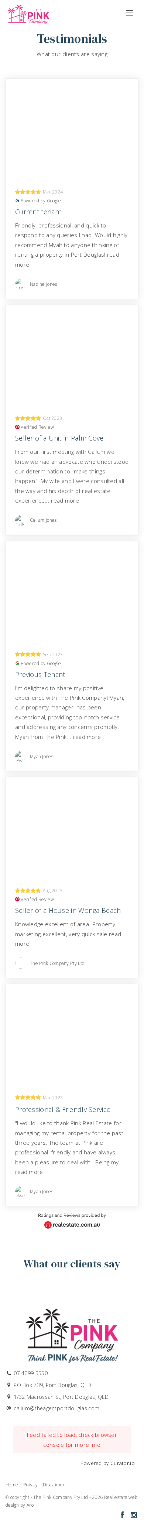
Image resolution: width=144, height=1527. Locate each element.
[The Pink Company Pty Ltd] (28, 12)
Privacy (30, 1485)
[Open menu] (130, 10)
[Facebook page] (123, 1515)
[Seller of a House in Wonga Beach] (72, 827)
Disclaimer (54, 1485)
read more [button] (65, 500)
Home (12, 1485)
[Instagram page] (133, 1515)
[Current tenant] (72, 128)
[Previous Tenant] (72, 591)
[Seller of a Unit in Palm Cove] (72, 354)
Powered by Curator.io (107, 1463)
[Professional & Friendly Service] (72, 1033)
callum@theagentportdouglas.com (56, 1408)
